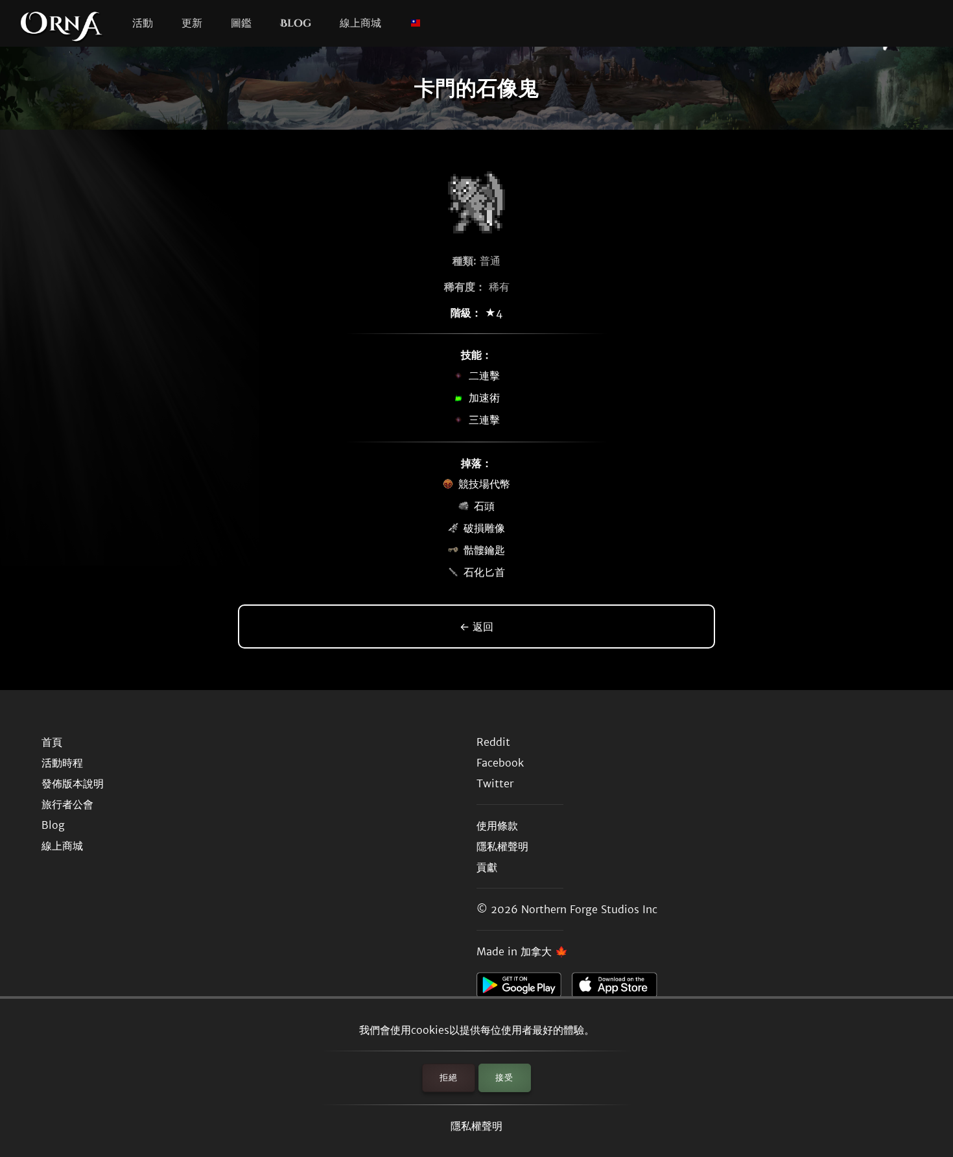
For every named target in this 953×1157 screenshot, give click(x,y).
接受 (504, 1077)
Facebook (500, 762)
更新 (192, 23)
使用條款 (497, 825)
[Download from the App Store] (619, 988)
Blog (295, 23)
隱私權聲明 (476, 1125)
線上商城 (360, 23)
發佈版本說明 (72, 783)
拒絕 (449, 1077)
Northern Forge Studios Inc (589, 909)
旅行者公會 (67, 804)
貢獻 (486, 867)
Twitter (494, 783)
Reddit (493, 741)
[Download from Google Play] (524, 988)
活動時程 (62, 762)
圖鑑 (241, 23)
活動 (142, 23)
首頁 (51, 741)
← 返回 (476, 626)
